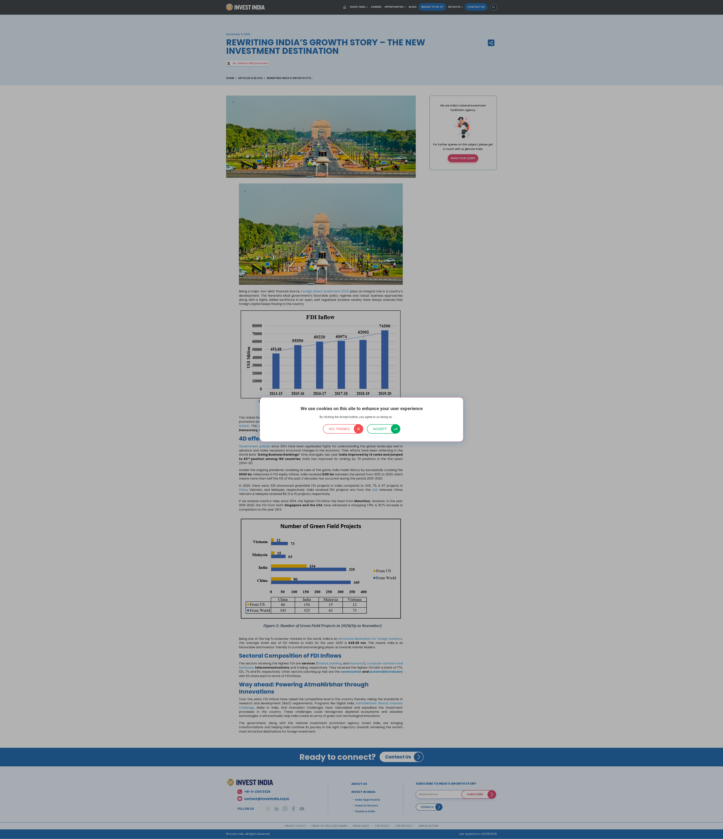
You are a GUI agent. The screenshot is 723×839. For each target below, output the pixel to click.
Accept (380, 429)
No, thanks (339, 429)
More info (398, 417)
